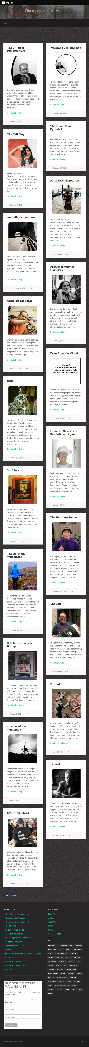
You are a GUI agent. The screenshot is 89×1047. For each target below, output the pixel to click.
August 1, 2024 (16, 714)
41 (72, 168)
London (60, 969)
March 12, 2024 (16, 884)
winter (50, 993)
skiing (50, 926)
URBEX (11, 381)
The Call (55, 603)
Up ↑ (83, 1042)
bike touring (77, 949)
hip (79, 961)
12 (32, 288)
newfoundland (53, 973)
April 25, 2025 (58, 419)
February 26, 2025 (17, 458)
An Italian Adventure (21, 217)
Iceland (50, 965)
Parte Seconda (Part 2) (64, 180)
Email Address (11, 1002)
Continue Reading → (16, 113)
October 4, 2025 (16, 205)
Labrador (51, 969)
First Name (9, 1010)
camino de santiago (61, 953)
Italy (65, 965)
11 (72, 505)
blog (50, 914)
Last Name (9, 1017)
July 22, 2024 (58, 752)
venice (80, 989)
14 (27, 122)
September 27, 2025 (61, 254)
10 (29, 631)
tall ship (74, 985)
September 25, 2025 (18, 288)
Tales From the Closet (64, 353)
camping (74, 953)
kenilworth (74, 965)
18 (28, 714)
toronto (59, 989)
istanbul (58, 965)
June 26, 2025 (58, 341)
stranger (77, 981)
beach (68, 949)
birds (49, 953)
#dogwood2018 (66, 945)
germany (77, 957)
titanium (50, 989)
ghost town (52, 961)
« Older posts (11, 895)
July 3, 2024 (14, 800)
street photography (62, 985)
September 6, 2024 (60, 672)
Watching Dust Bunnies (65, 47)
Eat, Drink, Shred (18, 813)
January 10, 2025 (59, 505)
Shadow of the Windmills (16, 728)
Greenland (62, 961)
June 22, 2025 (15, 369)
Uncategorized (54, 934)
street (50, 930)
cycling (51, 918)
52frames (78, 945)
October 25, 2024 (60, 591)
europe (68, 957)
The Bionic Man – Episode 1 (61, 127)
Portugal (71, 973)
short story (52, 981)
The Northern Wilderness (16, 555)
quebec (79, 973)
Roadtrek (51, 977)
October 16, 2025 (60, 168)
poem (63, 973)
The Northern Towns (63, 517)
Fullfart (55, 684)
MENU (9, 3)
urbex (67, 989)
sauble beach (61, 977)
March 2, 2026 (15, 122)
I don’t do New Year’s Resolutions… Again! (64, 432)
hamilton (72, 961)
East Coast (59, 957)
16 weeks (56, 764)
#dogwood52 (52, 945)
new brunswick (71, 969)
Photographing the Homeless (62, 268)
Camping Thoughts (19, 300)
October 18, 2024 (16, 631)
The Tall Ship (15, 134)
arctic (61, 949)
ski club (61, 981)
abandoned (52, 949)
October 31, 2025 (60, 114)
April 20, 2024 (58, 835)
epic (50, 922)
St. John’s (13, 470)
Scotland (73, 977)
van (73, 989)
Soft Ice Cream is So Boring (20, 644)
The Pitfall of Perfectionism (16, 49)
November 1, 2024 (17, 541)
